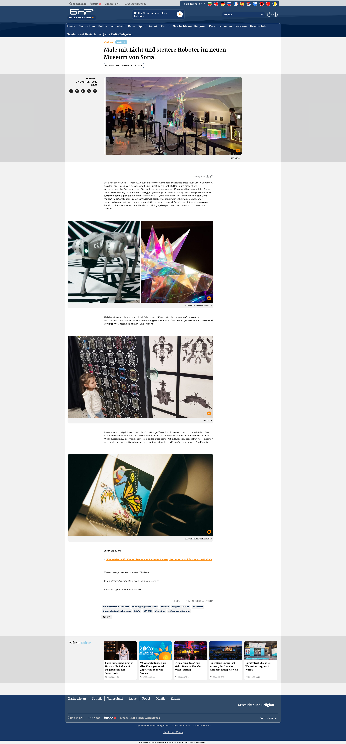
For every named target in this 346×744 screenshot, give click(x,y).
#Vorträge (160, 611)
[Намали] (211, 176)
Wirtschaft (115, 698)
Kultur (108, 42)
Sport (146, 698)
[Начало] (82, 12)
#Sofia (137, 611)
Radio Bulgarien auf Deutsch (125, 65)
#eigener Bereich (180, 607)
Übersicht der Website (173, 732)
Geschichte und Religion (256, 705)
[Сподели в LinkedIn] (83, 91)
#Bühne (165, 607)
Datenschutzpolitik (181, 725)
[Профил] (275, 14)
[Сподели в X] (77, 91)
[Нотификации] (269, 14)
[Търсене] (262, 14)
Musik (160, 698)
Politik (97, 698)
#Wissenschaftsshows (179, 611)
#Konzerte (198, 607)
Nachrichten (77, 698)
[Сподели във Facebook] (71, 91)
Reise (133, 698)
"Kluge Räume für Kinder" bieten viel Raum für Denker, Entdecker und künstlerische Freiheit (159, 559)
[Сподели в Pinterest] (89, 91)
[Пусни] (180, 14)
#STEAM (148, 611)
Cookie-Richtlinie (202, 725)
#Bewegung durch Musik (145, 607)
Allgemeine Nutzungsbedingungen (152, 725)
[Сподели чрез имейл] (95, 91)
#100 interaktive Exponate (116, 607)
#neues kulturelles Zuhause (117, 611)
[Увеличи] (207, 176)
